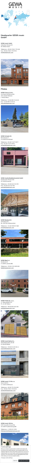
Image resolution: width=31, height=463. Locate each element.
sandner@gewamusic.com (8, 390)
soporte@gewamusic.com (8, 348)
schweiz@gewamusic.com (8, 145)
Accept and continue (24, 460)
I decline (15, 460)
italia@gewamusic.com (7, 268)
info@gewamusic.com (7, 52)
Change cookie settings (7, 457)
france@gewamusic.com (8, 103)
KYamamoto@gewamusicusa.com (10, 431)
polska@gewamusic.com (8, 308)
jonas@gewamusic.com (7, 227)
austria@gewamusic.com (8, 187)
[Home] (15, 5)
